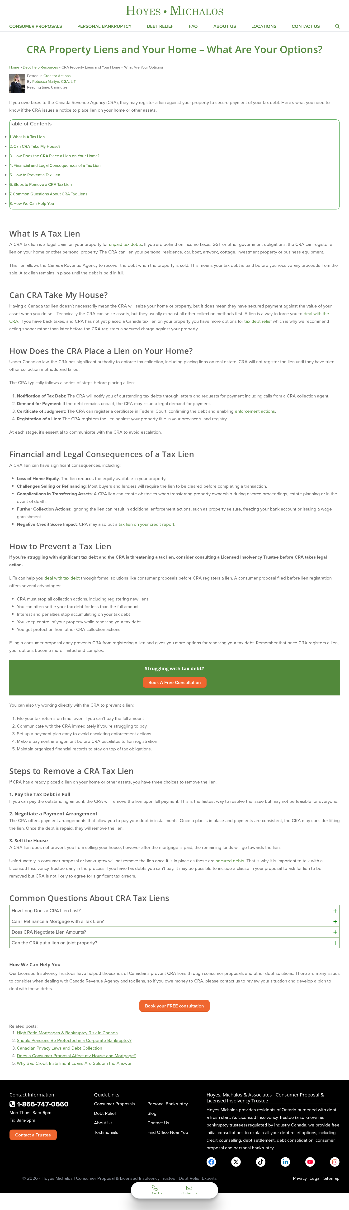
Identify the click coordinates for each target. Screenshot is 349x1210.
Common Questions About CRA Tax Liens (50, 194)
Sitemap (331, 1178)
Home (14, 67)
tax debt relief (258, 321)
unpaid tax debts (125, 244)
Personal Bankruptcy (104, 26)
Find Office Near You (167, 1132)
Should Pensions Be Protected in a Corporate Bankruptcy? (74, 1040)
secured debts (230, 860)
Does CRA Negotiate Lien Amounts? (49, 932)
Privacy (300, 1178)
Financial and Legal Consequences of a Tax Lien (57, 165)
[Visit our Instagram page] (335, 1162)
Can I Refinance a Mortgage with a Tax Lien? (58, 921)
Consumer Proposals (35, 26)
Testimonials (106, 1132)
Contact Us (306, 26)
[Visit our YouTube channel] (310, 1162)
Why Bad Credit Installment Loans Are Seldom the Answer (74, 1063)
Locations (263, 26)
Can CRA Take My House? (37, 146)
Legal (315, 1178)
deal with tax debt (62, 578)
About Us (224, 26)
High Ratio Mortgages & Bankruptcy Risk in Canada (67, 1032)
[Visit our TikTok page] (260, 1162)
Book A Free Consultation (174, 682)
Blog (151, 1113)
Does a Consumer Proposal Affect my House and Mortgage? (76, 1055)
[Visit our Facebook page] (211, 1162)
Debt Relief (160, 26)
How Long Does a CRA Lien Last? (46, 910)
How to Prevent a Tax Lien (37, 175)
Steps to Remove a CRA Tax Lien (43, 184)
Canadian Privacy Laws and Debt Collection (59, 1048)
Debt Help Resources (40, 67)
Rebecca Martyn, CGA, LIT (54, 81)
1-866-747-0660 (42, 1104)
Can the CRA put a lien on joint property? (54, 942)
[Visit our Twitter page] (236, 1162)
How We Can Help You (34, 203)
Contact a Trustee (33, 1134)
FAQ (193, 26)
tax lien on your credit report (146, 524)
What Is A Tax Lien (29, 137)
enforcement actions (255, 411)
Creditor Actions (57, 75)
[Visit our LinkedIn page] (285, 1162)
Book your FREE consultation (174, 1005)
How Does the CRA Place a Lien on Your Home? (56, 156)
